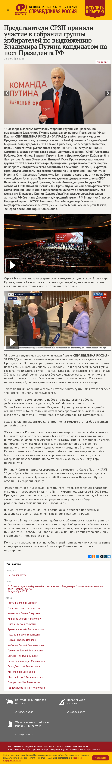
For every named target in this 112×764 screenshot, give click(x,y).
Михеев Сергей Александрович (25, 677)
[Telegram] (109, 556)
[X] (101, 556)
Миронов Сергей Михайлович (25, 618)
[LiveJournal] (105, 556)
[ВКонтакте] (90, 556)
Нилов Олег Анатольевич (22, 624)
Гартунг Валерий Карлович (23, 602)
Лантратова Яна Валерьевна (24, 682)
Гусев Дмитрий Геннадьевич (24, 666)
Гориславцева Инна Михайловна (26, 687)
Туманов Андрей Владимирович (26, 629)
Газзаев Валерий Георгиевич (24, 634)
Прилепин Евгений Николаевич (25, 650)
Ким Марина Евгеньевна (22, 671)
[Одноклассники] (93, 556)
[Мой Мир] (97, 556)
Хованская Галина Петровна (24, 613)
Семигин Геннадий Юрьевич (23, 655)
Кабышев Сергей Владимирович (26, 645)
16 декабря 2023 (14, 58)
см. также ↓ (103, 62)
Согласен (100, 758)
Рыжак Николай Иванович (22, 639)
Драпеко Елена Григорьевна (24, 608)
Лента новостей (17, 575)
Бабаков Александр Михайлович (26, 661)
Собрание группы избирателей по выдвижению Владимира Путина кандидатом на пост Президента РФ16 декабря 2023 (55, 589)
